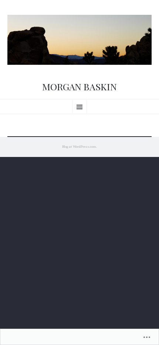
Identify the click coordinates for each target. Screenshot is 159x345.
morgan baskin (79, 86)
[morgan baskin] (79, 40)
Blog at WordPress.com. (79, 146)
